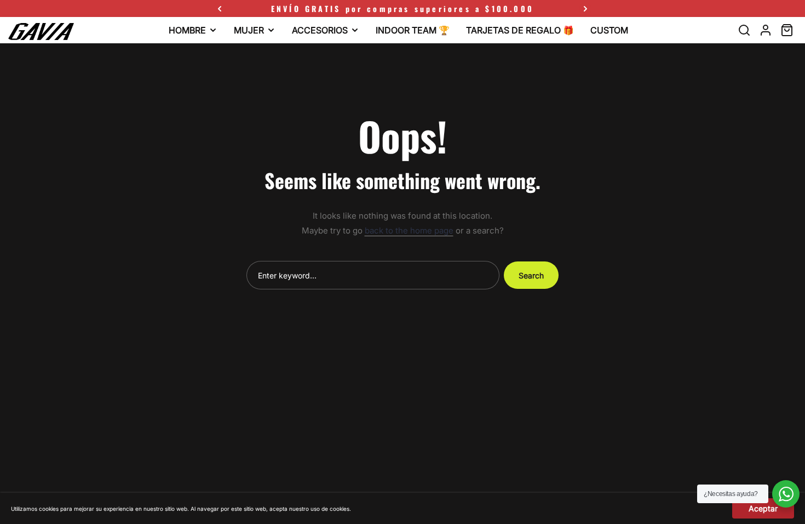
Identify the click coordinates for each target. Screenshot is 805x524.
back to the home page (409, 230)
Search (531, 275)
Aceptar (763, 508)
